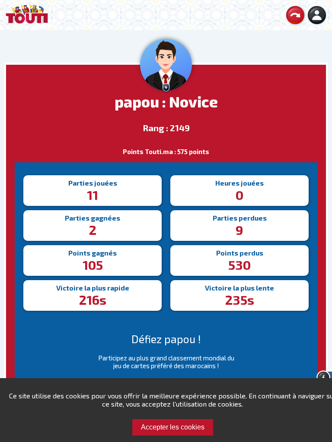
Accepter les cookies (172, 427)
